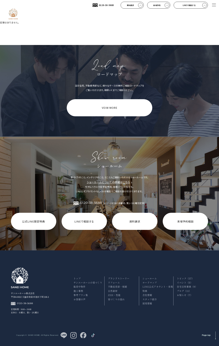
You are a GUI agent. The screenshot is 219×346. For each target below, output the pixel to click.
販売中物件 (80, 287)
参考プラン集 (81, 295)
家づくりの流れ (116, 299)
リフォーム (114, 283)
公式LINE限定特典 (33, 221)
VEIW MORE (109, 107)
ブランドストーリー (119, 278)
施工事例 (78, 291)
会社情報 (147, 295)
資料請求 (134, 221)
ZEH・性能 (114, 295)
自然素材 (113, 291)
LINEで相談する (84, 221)
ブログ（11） (184, 291)
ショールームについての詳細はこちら (108, 182)
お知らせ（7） (185, 295)
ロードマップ (150, 283)
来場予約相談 (185, 221)
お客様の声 (80, 299)
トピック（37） (185, 278)
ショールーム (150, 278)
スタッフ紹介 (150, 299)
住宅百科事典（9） (187, 287)
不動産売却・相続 (117, 287)
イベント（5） (185, 283)
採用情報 (147, 303)
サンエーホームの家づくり (88, 283)
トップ (77, 278)
